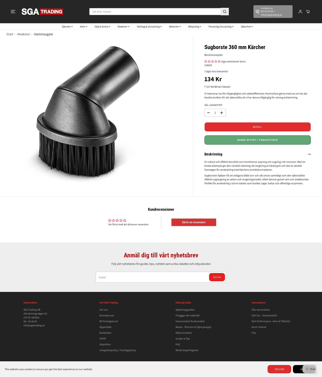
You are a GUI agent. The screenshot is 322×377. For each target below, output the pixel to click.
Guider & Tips (183, 338)
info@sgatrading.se (34, 325)
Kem (83, 26)
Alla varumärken (261, 309)
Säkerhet (246, 26)
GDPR (103, 338)
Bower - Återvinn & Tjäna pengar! (193, 327)
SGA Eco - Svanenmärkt (264, 315)
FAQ (178, 344)
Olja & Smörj (102, 26)
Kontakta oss (107, 315)
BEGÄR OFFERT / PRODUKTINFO (257, 139)
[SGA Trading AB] (42, 11)
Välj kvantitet (213, 105)
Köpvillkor (105, 344)
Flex (254, 332)
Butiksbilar (105, 332)
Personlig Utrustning (220, 26)
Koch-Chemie (259, 327)
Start (9, 34)
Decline (279, 369)
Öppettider (106, 327)
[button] (13, 11)
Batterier (174, 26)
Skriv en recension (194, 222)
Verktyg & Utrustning (148, 26)
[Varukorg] (307, 11)
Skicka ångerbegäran (187, 350)
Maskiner (123, 26)
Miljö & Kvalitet (184, 332)
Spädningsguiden (185, 309)
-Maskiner (23, 34)
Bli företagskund (109, 321)
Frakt (207, 86)
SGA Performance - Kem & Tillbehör (271, 321)
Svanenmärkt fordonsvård (190, 321)
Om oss (104, 309)
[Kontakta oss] (273, 11)
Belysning (194, 26)
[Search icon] (225, 11)
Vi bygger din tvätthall (188, 315)
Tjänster (66, 26)
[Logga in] (300, 11)
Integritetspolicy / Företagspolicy (118, 350)
